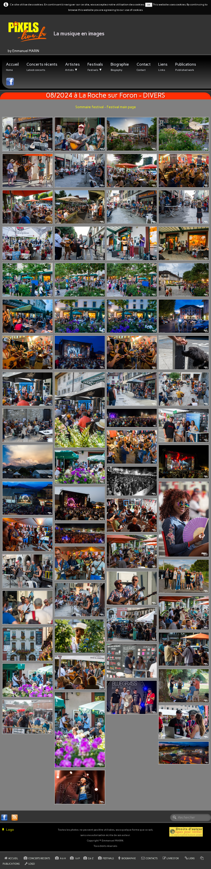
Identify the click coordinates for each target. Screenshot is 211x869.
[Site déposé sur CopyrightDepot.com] (186, 831)
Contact (144, 67)
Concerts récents (42, 67)
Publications (185, 67)
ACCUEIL (13, 858)
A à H (63, 858)
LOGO (31, 863)
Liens (163, 67)
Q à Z (91, 858)
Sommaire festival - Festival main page (105, 107)
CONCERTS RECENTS (39, 858)
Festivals (95, 67)
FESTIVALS (108, 858)
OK (148, 4)
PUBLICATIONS (11, 863)
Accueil (12, 67)
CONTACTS (151, 858)
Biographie (120, 67)
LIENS (191, 858)
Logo (10, 829)
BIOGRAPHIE (128, 858)
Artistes (72, 67)
